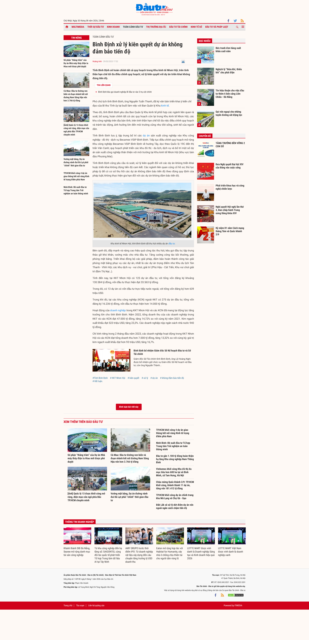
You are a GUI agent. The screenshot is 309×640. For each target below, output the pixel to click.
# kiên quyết (133, 378)
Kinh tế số (196, 26)
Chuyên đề (205, 136)
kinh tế (165, 105)
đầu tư (172, 243)
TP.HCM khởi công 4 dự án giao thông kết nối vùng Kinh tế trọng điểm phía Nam (76, 176)
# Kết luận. (98, 381)
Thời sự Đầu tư (95, 26)
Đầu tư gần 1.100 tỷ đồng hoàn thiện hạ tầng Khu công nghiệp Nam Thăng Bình (175, 459)
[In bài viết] (183, 61)
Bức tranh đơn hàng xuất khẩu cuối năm (228, 49)
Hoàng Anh (97, 61)
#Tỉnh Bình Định (100, 378)
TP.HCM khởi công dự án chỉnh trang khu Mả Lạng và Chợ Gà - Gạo (174, 496)
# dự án (154, 378)
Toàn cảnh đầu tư (133, 26)
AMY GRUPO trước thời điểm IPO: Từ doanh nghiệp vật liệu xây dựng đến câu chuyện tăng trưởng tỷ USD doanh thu (139, 555)
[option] (77, 542)
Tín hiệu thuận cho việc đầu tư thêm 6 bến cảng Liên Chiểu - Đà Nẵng (230, 93)
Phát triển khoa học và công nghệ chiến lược (230, 187)
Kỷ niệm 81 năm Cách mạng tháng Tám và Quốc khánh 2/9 (230, 231)
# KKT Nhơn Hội (117, 378)
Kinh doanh (113, 26)
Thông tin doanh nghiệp (79, 521)
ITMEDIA (238, 605)
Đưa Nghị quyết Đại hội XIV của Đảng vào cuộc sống (229, 166)
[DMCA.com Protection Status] (236, 595)
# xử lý (145, 378)
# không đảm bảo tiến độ (172, 378)
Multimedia (78, 26)
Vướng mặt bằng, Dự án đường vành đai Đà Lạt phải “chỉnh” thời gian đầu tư (76, 162)
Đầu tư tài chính (178, 26)
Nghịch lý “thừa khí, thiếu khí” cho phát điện (229, 71)
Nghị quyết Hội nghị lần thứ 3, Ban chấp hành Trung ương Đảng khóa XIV (230, 210)
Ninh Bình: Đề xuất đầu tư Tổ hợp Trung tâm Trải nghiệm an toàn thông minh (76, 190)
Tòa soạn (80, 605)
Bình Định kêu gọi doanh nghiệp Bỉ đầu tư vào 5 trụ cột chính (125, 92)
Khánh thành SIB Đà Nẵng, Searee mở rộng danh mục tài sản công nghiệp (77, 552)
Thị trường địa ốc (156, 26)
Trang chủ (68, 605)
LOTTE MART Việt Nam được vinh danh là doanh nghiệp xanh (230, 552)
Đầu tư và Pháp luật (216, 26)
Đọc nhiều (205, 40)
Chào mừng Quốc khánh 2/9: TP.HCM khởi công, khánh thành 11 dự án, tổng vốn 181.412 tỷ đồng (175, 485)
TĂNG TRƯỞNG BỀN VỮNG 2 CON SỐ (230, 145)
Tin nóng (76, 37)
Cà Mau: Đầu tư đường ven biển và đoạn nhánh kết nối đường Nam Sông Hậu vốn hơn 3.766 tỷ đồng (130, 458)
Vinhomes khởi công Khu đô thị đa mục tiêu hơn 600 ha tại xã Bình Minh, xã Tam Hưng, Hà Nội (174, 472)
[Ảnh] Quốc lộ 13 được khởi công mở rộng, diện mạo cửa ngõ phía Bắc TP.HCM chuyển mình (86, 497)
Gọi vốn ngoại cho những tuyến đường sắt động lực (229, 113)
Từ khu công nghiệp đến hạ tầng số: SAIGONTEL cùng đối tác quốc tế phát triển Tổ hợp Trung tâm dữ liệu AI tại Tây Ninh (108, 555)
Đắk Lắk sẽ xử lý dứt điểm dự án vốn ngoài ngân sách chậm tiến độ (174, 506)
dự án (146, 135)
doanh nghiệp (118, 310)
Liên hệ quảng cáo (96, 605)
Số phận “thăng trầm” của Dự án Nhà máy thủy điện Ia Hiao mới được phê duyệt (76, 63)
